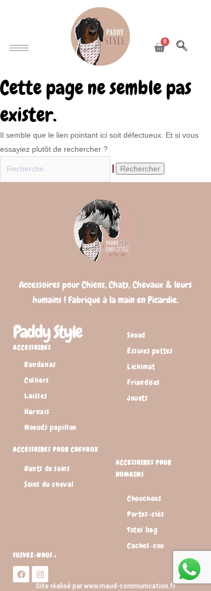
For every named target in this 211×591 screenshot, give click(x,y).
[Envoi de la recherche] (113, 168)
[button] (187, 48)
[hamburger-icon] (19, 48)
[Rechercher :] (58, 168)
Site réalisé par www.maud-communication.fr (105, 586)
